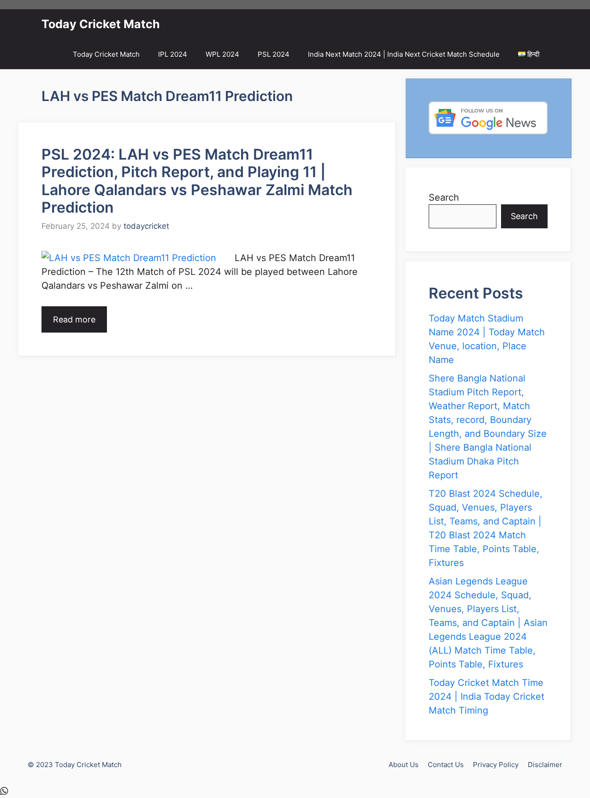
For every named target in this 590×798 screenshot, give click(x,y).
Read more (74, 319)
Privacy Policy (496, 764)
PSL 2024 (273, 54)
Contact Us (446, 764)
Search (444, 197)
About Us (404, 764)
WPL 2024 (222, 54)
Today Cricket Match (100, 24)
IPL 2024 (172, 54)
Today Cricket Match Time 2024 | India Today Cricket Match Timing (486, 696)
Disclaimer (545, 764)
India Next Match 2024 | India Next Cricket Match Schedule (404, 54)
